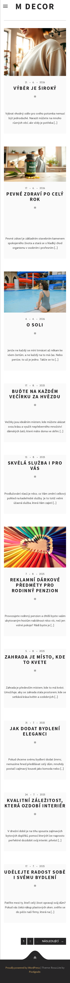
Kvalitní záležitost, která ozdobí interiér (35, 803)
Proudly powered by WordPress (23, 967)
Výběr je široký (35, 88)
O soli (35, 325)
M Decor (35, 6)
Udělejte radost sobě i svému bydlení (35, 874)
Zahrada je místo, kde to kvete (35, 659)
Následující (50, 941)
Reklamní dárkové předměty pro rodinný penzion (35, 585)
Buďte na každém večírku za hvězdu (34, 393)
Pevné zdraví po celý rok (35, 196)
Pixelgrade (34, 971)
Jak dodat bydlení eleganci (35, 731)
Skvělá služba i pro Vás (35, 465)
